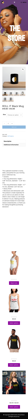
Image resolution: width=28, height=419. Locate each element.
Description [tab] (7, 141)
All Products (11, 136)
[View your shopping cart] (14, 2)
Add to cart (14, 127)
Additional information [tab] (11, 144)
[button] (23, 69)
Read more (14, 283)
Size (4, 114)
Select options (14, 323)
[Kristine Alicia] (2, 2)
